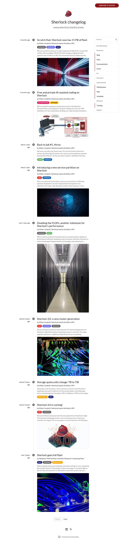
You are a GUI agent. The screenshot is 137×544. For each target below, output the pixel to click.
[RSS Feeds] (71, 529)
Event (99, 69)
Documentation (102, 64)
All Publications (101, 46)
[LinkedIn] (67, 529)
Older (65, 519)
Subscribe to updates (107, 5)
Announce (99, 50)
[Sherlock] (68, 14)
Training (99, 105)
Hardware (99, 78)
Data (98, 60)
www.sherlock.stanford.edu (68, 27)
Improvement (101, 82)
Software (99, 101)
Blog (98, 55)
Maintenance (101, 87)
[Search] (116, 39)
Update (99, 110)
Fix (97, 73)
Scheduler (100, 96)
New (98, 92)
